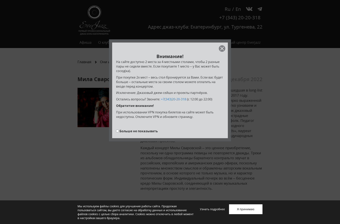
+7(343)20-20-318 (173, 99)
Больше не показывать (138, 131)
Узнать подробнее (212, 209)
